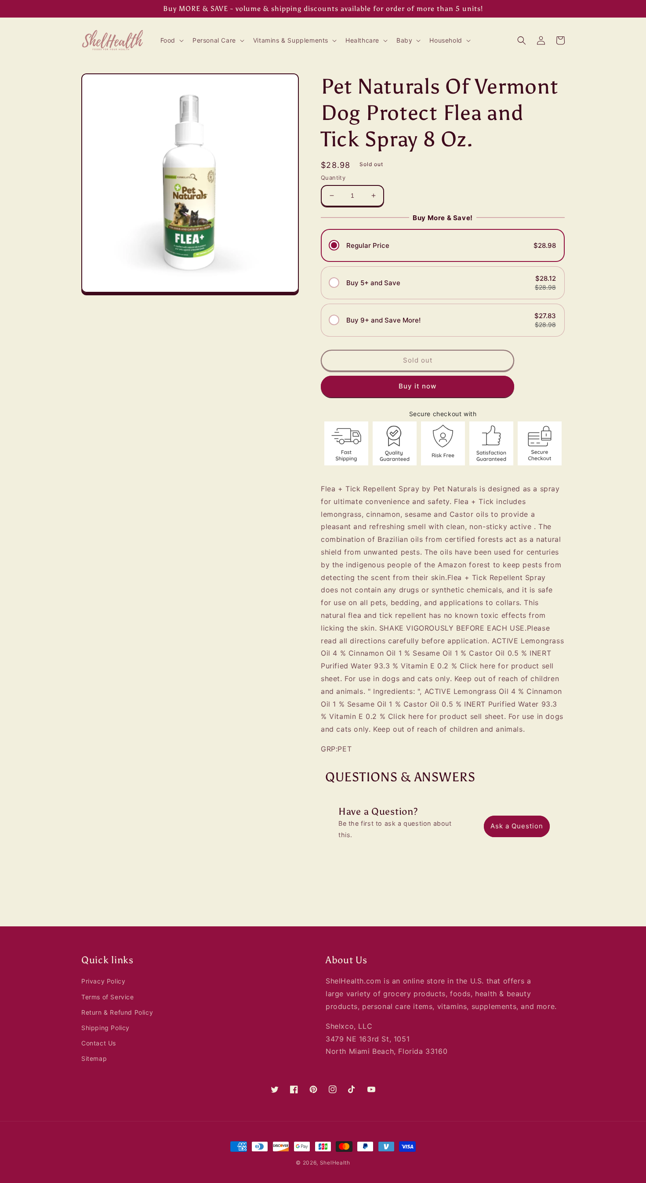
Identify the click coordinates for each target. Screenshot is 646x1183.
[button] (171, 40)
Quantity (333, 177)
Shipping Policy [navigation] (105, 1027)
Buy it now (417, 386)
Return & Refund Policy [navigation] (117, 1012)
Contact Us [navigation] (98, 1043)
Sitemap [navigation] (94, 1058)
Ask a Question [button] (516, 826)
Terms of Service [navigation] (107, 997)
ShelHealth (335, 1162)
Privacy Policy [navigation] (103, 981)
